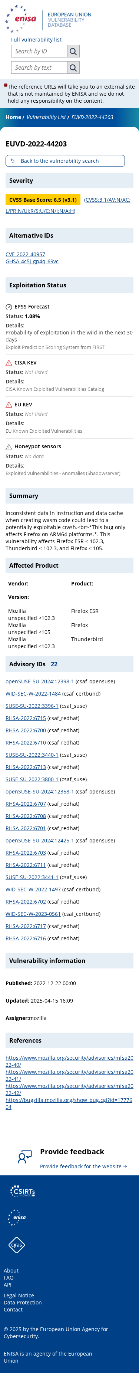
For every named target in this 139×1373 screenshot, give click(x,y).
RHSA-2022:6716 (26, 938)
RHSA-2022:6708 (26, 815)
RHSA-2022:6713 (26, 766)
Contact (13, 1309)
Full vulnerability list (36, 39)
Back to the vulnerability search (60, 160)
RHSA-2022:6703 (26, 852)
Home (13, 117)
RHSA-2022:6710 (26, 742)
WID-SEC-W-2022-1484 (33, 693)
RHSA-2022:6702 (26, 901)
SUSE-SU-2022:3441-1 (32, 877)
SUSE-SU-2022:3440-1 (32, 754)
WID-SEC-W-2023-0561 (33, 913)
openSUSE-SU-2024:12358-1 (40, 791)
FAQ (9, 1277)
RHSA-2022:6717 (26, 926)
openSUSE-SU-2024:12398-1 (40, 681)
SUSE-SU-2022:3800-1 (32, 779)
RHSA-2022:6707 (26, 803)
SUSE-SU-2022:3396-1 (32, 705)
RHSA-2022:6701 (26, 828)
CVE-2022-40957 (25, 254)
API (7, 1284)
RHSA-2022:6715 (26, 718)
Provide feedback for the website (81, 1166)
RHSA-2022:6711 (26, 864)
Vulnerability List (46, 117)
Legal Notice (19, 1295)
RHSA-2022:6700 (26, 730)
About (11, 1270)
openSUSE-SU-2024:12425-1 (40, 840)
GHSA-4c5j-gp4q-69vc (32, 261)
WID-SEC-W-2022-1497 (33, 889)
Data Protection (23, 1302)
